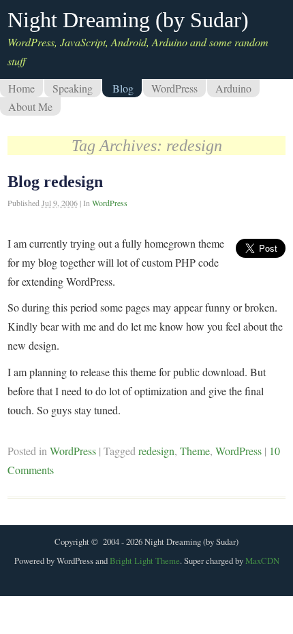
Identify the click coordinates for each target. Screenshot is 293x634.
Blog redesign (55, 181)
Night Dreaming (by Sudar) (128, 19)
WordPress (174, 88)
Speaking (72, 88)
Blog (123, 88)
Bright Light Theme (145, 560)
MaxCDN (262, 560)
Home (21, 88)
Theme (195, 451)
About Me (30, 106)
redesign (156, 451)
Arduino (233, 88)
